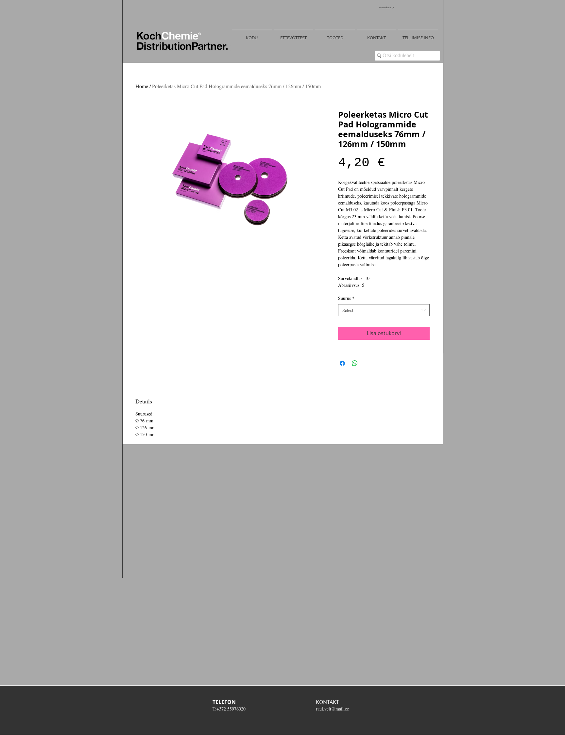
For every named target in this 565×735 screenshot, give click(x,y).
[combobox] (384, 310)
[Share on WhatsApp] (355, 363)
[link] (387, 7)
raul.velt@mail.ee (332, 709)
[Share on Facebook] (342, 363)
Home (141, 86)
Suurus (346, 298)
